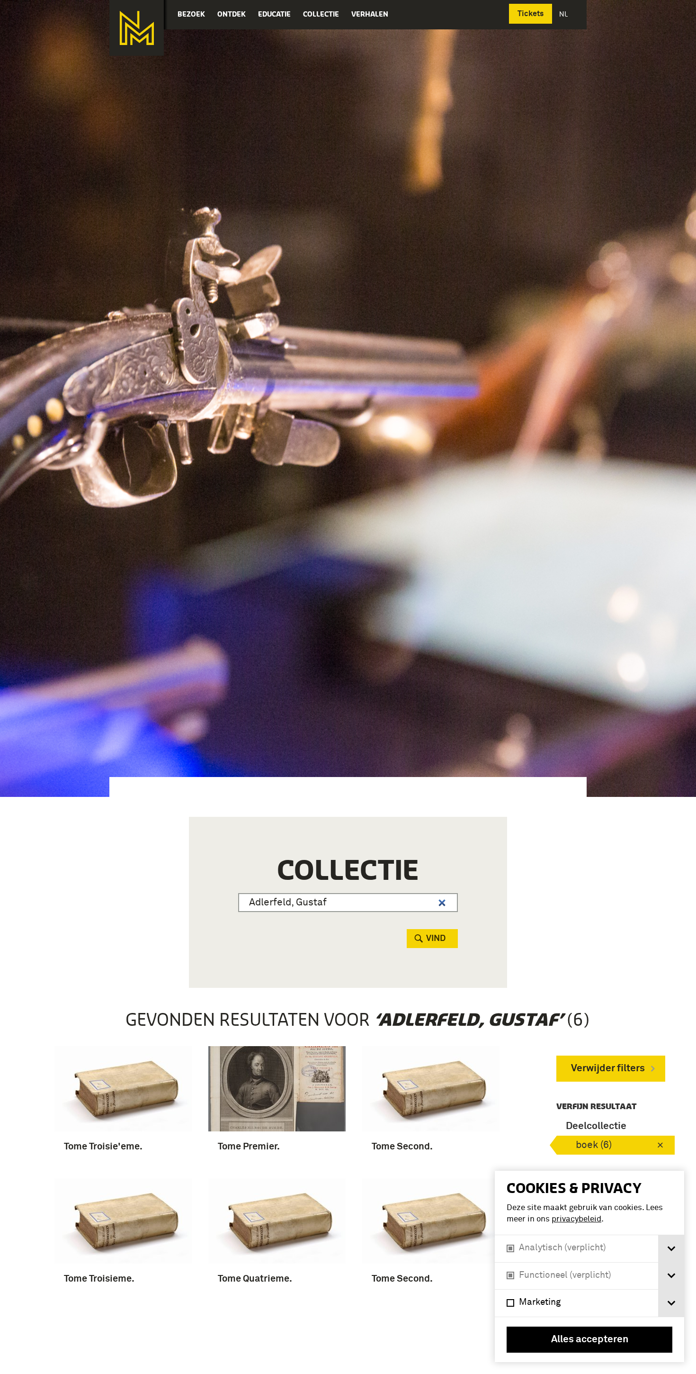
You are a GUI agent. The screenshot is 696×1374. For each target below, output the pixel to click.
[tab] (671, 1248)
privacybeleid (576, 1219)
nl (564, 14)
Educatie (274, 13)
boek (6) (594, 1145)
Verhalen (369, 13)
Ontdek (231, 13)
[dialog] (589, 1266)
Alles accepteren (589, 1340)
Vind (436, 938)
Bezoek (191, 13)
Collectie (321, 13)
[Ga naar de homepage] (136, 28)
